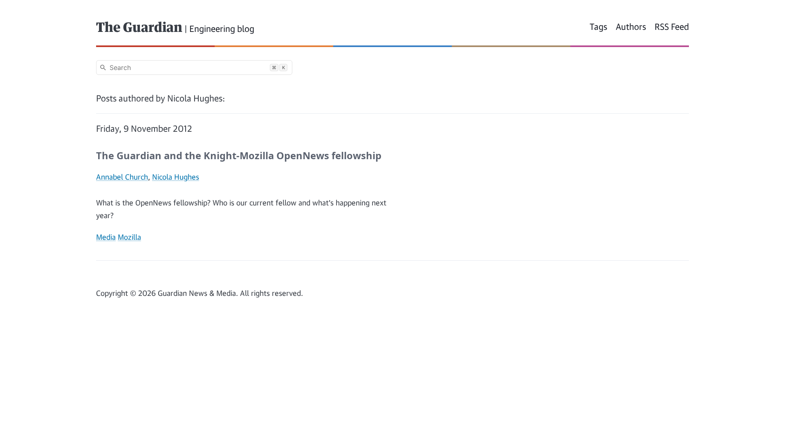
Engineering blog (221, 28)
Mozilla (129, 236)
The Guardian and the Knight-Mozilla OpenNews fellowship (238, 155)
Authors (631, 26)
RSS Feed (672, 26)
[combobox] (194, 67)
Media (106, 236)
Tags (598, 26)
